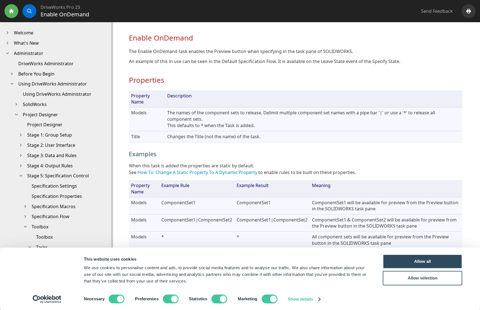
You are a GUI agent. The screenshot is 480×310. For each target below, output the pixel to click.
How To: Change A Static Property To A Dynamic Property (196, 172)
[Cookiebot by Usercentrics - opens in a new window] (47, 299)
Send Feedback (437, 11)
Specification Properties (57, 196)
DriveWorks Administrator (46, 64)
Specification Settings (54, 186)
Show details (300, 299)
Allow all (422, 261)
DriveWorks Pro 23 (60, 7)
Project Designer (44, 125)
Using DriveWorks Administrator (57, 94)
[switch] (171, 298)
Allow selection (423, 278)
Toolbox (44, 237)
